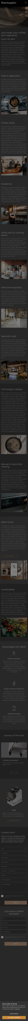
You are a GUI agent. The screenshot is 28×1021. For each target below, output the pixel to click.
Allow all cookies (14, 1017)
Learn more (17, 1009)
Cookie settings (14, 1013)
